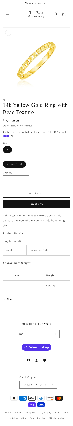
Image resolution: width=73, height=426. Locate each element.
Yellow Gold (14, 164)
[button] (7, 14)
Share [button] (10, 299)
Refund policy (61, 412)
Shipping (7, 126)
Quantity (7, 172)
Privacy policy (19, 418)
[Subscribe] (55, 334)
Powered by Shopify (41, 412)
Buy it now (36, 204)
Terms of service (37, 418)
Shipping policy (56, 418)
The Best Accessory (22, 412)
